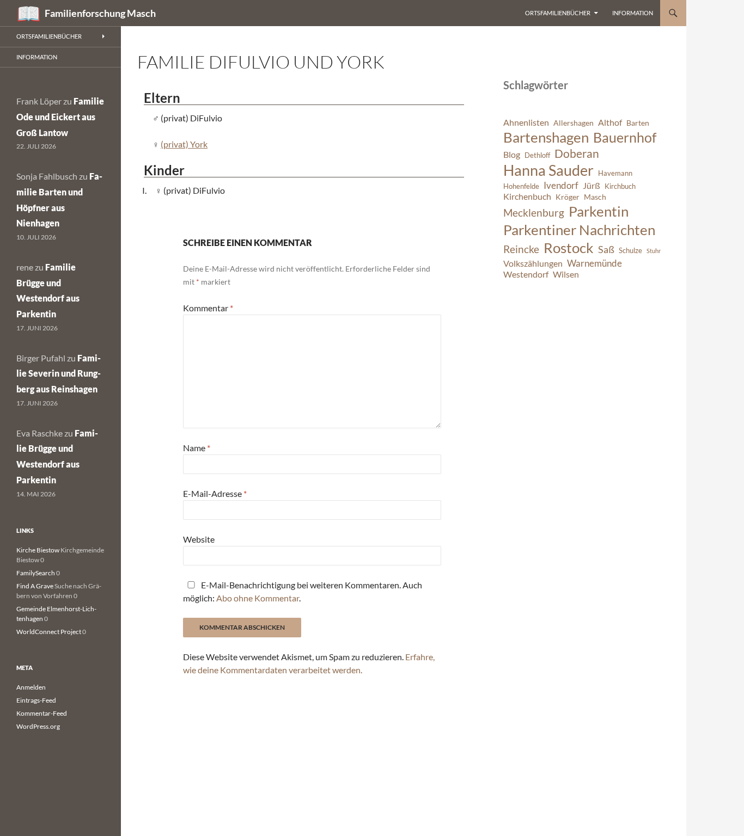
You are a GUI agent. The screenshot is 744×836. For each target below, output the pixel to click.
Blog (511, 154)
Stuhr (654, 250)
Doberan (576, 153)
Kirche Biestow (37, 550)
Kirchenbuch (527, 196)
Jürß (591, 185)
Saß (606, 249)
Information (632, 12)
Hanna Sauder (548, 170)
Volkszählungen (533, 263)
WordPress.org (38, 726)
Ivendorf (561, 185)
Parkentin (599, 211)
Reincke (521, 249)
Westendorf (525, 274)
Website (199, 539)
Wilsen (566, 274)
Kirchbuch (620, 186)
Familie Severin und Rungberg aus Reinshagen (58, 374)
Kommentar (208, 308)
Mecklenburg (533, 212)
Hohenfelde (521, 186)
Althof (610, 122)
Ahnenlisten (526, 122)
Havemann (615, 173)
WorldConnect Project (48, 632)
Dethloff (537, 155)
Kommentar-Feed (41, 713)
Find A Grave (34, 586)
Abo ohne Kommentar (257, 598)
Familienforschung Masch (100, 13)
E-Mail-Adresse (215, 493)
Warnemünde (594, 263)
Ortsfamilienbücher (557, 12)
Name (196, 447)
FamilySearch (35, 573)
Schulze (630, 251)
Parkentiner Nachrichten (579, 229)
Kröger (568, 196)
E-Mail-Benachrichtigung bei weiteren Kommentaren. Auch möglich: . (302, 591)
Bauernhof (624, 137)
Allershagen (573, 122)
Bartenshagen (546, 137)
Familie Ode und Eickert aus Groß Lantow (60, 117)
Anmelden (31, 687)
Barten (637, 122)
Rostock (569, 247)
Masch (595, 196)
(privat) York (184, 144)
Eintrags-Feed (36, 700)
